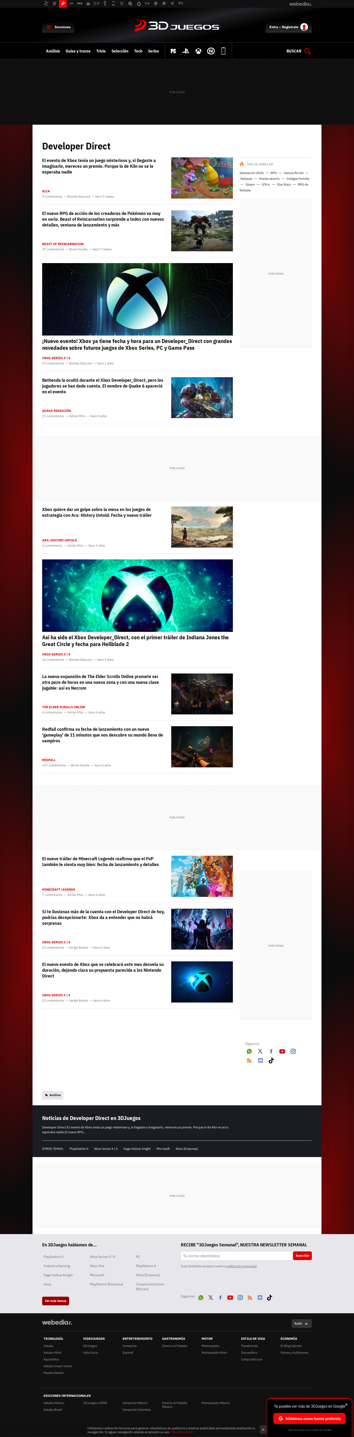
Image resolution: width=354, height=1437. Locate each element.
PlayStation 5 (79, 1149)
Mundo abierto (269, 179)
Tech (138, 51)
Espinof (128, 1353)
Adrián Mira (77, 416)
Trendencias (249, 1346)
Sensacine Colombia (137, 1410)
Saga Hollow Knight (137, 1149)
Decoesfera (249, 1353)
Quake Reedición (56, 411)
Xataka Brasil (53, 1410)
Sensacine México (135, 1403)
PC (138, 1257)
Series (153, 51)
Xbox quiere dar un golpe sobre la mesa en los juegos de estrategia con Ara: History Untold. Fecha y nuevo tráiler (97, 512)
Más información (182, 1432)
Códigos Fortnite (298, 179)
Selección (119, 51)
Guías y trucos (78, 51)
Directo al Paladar (175, 1346)
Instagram (293, 1050)
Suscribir (302, 1256)
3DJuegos (177, 26)
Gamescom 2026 (252, 173)
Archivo (55, 1095)
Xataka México (54, 1403)
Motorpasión (210, 1346)
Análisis (53, 51)
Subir (298, 1323)
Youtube (282, 1050)
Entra (273, 27)
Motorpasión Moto (214, 1353)
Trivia (101, 51)
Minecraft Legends (58, 890)
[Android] (223, 51)
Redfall (49, 760)
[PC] (173, 51)
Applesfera (51, 1359)
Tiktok (271, 1059)
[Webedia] (57, 1322)
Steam (250, 184)
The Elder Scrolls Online (63, 707)
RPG (274, 173)
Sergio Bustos (78, 948)
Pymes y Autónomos (294, 1353)
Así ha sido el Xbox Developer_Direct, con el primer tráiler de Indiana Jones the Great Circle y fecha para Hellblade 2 (135, 640)
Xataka (48, 1346)
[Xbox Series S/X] (198, 51)
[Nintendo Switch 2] (211, 51)
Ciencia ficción (294, 173)
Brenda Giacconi (78, 197)
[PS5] (186, 51)
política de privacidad (241, 1266)
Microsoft (163, 1149)
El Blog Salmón (291, 1346)
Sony (47, 1284)
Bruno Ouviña (78, 249)
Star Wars (284, 184)
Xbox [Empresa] (187, 1149)
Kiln (46, 191)
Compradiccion (251, 1359)
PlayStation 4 (146, 1266)
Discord (260, 1059)
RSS (249, 1059)
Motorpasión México (216, 1403)
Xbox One (97, 1266)
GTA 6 (266, 184)
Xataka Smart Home (58, 1366)
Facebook (271, 1050)
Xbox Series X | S (56, 358)
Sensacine (130, 1346)
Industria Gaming (57, 1266)
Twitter (260, 1050)
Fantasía (246, 179)
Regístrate (290, 27)
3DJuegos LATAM (95, 1403)
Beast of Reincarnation (63, 244)
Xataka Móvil (53, 1353)
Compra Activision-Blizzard (150, 1286)
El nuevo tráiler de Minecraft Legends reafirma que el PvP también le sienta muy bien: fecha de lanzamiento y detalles (100, 861)
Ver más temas (55, 1301)
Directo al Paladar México (175, 1405)
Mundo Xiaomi (53, 1373)
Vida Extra (90, 1353)
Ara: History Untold (59, 540)
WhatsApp (249, 1050)
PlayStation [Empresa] (106, 1284)
